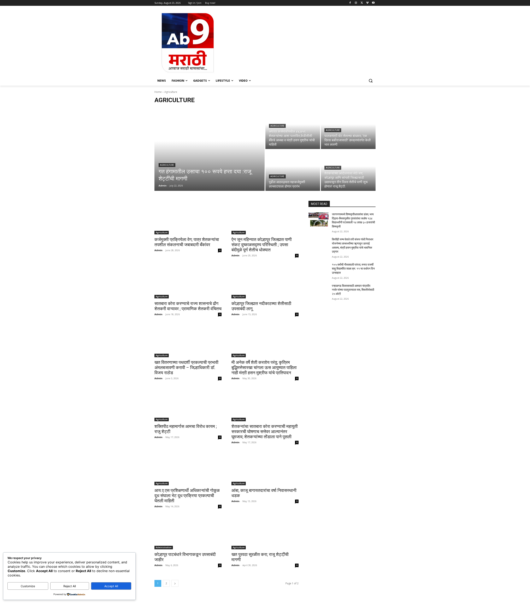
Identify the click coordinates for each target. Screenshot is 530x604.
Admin (158, 250)
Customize (28, 586)
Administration (164, 547)
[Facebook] (350, 3)
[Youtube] (373, 3)
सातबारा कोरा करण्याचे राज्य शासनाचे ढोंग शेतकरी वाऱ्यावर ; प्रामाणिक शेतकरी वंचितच (188, 306)
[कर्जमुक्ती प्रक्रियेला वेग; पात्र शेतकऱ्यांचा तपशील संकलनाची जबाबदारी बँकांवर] (188, 217)
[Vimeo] (367, 3)
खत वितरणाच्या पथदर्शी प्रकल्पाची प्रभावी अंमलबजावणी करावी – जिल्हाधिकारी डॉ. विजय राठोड (186, 367)
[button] (371, 81)
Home (158, 92)
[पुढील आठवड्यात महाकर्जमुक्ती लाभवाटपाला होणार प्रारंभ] (292, 170)
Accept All (111, 586)
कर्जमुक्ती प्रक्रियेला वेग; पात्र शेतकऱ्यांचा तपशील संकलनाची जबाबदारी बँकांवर (186, 242)
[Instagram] (356, 3)
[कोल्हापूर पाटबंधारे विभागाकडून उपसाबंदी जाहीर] (188, 532)
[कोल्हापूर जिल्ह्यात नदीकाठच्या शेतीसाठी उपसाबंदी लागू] (265, 281)
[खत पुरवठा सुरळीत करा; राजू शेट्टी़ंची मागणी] (265, 532)
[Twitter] (361, 3)
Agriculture (167, 165)
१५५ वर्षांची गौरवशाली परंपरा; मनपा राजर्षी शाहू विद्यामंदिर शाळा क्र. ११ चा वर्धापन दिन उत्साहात (353, 268)
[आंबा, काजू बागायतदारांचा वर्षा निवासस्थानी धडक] (265, 468)
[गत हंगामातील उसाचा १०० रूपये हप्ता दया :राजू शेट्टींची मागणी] (209, 149)
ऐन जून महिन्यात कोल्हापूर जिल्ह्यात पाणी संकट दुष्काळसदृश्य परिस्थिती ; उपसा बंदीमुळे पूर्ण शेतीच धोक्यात (261, 244)
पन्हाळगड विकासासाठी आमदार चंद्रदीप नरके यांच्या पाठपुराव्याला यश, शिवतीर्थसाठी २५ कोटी (353, 289)
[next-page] (174, 583)
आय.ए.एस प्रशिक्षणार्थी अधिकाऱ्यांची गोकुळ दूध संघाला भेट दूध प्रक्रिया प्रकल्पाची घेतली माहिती (187, 495)
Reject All (69, 586)
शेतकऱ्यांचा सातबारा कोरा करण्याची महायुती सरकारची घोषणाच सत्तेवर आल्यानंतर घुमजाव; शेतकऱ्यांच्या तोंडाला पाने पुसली (264, 431)
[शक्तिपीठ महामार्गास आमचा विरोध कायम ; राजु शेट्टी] (188, 404)
